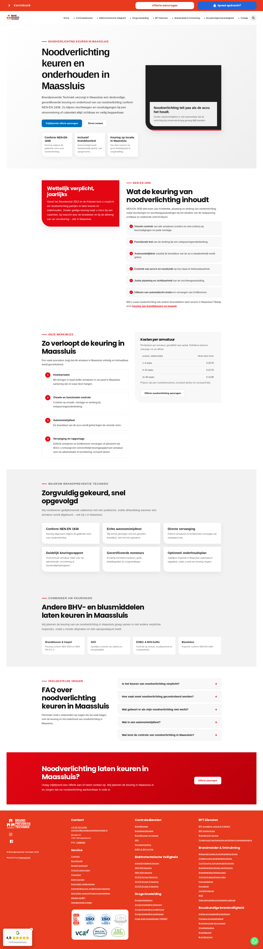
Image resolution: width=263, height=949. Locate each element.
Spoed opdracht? (229, 5)
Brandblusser (141, 826)
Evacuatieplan (206, 881)
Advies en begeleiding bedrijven (214, 914)
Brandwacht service (208, 835)
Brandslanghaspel (144, 831)
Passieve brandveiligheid (211, 918)
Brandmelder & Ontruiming (187, 18)
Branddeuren (205, 932)
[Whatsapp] (254, 941)
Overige (244, 18)
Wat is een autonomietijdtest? (141, 722)
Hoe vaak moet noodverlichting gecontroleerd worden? (158, 696)
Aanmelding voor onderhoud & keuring (90, 888)
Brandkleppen (206, 937)
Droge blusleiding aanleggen (149, 914)
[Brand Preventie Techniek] (13, 18)
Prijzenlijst (76, 875)
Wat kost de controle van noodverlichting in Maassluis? (158, 735)
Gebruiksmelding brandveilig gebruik (217, 900)
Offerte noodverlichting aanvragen (162, 393)
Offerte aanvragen (164, 5)
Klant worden (77, 879)
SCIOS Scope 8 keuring (146, 877)
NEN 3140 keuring (143, 872)
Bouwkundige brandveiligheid (220, 18)
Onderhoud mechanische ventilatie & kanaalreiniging (225, 840)
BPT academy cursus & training (214, 826)
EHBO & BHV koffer (144, 849)
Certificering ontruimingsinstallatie (216, 863)
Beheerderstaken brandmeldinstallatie (218, 854)
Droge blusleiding (140, 18)
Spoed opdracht (79, 865)
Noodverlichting (143, 844)
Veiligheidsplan (206, 891)
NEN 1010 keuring (143, 868)
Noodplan (204, 886)
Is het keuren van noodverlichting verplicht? (150, 683)
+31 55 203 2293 (79, 827)
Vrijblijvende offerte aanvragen (62, 123)
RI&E (201, 895)
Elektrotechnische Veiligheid (112, 18)
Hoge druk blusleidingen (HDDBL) (151, 918)
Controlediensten (84, 18)
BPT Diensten (161, 18)
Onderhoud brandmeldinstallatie (215, 858)
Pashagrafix (24, 857)
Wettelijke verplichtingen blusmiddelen (90, 893)
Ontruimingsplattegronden (212, 877)
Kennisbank (76, 861)
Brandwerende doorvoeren (212, 923)
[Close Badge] (31, 929)
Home (66, 18)
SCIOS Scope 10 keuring (146, 881)
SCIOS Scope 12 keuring (146, 886)
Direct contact (95, 123)
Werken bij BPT (78, 898)
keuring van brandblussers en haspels (154, 306)
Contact (75, 856)
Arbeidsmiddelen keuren (147, 863)
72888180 (80, 842)
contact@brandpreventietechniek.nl (89, 830)
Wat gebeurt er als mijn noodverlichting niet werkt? (155, 709)
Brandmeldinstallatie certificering (216, 868)
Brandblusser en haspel (146, 835)
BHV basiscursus (207, 831)
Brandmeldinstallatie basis (212, 872)
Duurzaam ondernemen (83, 884)
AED (137, 840)
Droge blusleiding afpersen (148, 904)
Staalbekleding (206, 928)
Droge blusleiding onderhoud (149, 909)
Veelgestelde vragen (81, 902)
